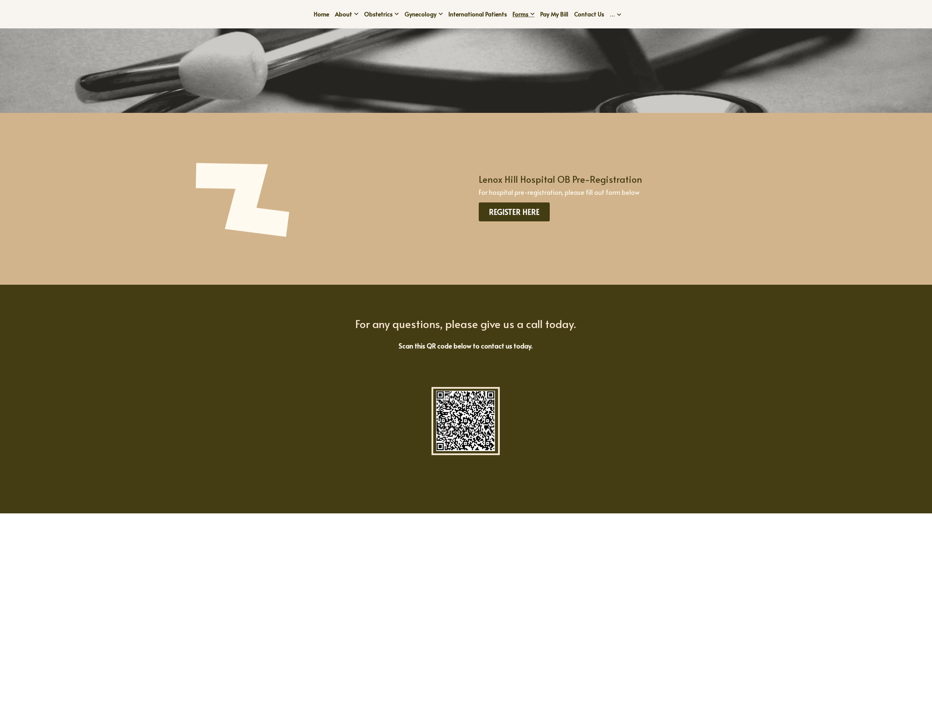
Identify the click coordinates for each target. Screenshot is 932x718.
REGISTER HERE (514, 212)
